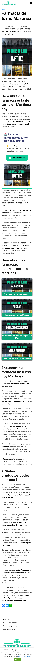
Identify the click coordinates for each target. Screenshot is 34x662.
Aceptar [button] (17, 659)
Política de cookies (10, 623)
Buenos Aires (6, 9)
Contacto (6, 619)
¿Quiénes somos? (9, 629)
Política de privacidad (11, 626)
